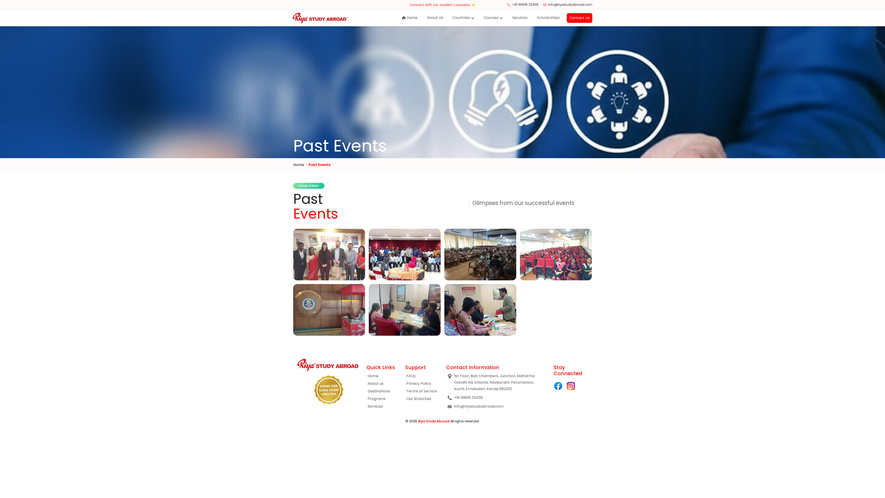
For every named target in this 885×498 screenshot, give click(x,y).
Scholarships (548, 17)
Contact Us (579, 18)
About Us (435, 17)
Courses (491, 17)
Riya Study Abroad (433, 421)
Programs (377, 398)
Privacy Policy (418, 383)
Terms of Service (421, 391)
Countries (461, 17)
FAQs (411, 376)
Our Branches (418, 398)
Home (412, 17)
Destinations (379, 391)
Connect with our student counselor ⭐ (442, 4)
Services (520, 17)
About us (376, 383)
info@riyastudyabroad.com (570, 4)
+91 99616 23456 (525, 4)
